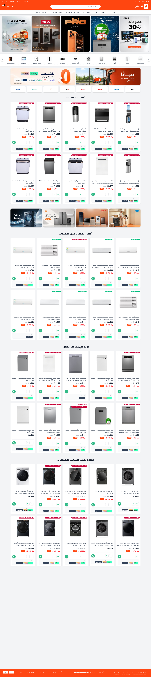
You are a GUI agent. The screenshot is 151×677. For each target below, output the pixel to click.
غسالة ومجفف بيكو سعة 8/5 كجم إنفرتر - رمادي (102, 492)
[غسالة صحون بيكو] (134, 34)
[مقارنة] (133, 142)
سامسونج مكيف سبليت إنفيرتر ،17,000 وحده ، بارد (77, 318)
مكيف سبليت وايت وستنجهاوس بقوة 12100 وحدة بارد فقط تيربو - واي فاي (129, 267)
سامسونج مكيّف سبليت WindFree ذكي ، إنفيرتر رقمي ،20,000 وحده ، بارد (102, 267)
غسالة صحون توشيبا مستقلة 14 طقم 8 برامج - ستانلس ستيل (49, 431)
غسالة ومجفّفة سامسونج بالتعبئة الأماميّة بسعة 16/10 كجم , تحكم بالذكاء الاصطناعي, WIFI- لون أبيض (23, 493)
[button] (18, 672)
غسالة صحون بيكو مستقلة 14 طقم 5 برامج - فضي (23, 379)
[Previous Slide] (146, 34)
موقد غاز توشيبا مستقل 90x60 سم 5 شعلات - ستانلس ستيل (102, 130)
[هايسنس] (51, 89)
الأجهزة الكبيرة (100, 12)
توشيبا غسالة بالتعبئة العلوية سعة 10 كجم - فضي (49, 182)
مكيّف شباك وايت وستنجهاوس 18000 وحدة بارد (51, 266)
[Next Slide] (4, 34)
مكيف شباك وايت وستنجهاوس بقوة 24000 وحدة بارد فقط (128, 318)
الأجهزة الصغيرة (87, 12)
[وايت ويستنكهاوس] (59, 218)
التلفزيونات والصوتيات (72, 12)
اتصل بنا (4, 1)
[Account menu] (12, 6)
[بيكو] (18, 89)
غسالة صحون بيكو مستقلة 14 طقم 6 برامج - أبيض (23, 431)
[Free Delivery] (46, 34)
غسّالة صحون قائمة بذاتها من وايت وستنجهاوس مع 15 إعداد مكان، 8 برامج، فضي (129, 432)
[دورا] (84, 89)
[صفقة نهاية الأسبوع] (16, 34)
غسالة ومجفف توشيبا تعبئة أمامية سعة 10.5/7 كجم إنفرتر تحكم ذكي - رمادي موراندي (49, 493)
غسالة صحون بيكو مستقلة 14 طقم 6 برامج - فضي (102, 431)
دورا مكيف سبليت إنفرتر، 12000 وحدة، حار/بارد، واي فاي (24, 266)
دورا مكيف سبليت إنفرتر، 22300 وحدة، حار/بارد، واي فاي (24, 318)
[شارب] (100, 89)
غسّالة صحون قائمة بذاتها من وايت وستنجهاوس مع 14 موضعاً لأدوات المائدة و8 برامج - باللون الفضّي (76, 380)
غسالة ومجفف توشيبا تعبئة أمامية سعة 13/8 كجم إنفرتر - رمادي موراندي (24, 545)
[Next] (2, 59)
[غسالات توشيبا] (26, 218)
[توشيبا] (117, 89)
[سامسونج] (35, 89)
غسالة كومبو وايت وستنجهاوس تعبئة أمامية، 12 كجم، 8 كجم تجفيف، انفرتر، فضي (75, 493)
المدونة (10, 1)
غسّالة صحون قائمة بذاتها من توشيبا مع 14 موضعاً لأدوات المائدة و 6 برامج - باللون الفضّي (49, 131)
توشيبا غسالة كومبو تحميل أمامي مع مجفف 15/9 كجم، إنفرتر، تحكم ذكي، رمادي (49, 545)
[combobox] (75, 7)
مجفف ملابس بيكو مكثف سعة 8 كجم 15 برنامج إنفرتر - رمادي (76, 544)
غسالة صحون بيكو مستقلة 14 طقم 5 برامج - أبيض (102, 379)
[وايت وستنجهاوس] (67, 89)
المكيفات (112, 12)
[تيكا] (75, 34)
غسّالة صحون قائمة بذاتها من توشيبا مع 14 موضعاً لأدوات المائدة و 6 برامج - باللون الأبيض (102, 183)
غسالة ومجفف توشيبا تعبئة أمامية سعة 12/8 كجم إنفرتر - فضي (129, 492)
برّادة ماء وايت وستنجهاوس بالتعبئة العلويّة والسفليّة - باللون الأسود (129, 130)
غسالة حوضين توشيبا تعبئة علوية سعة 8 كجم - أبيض (23, 130)
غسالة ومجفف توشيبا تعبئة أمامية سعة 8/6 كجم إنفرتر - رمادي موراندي (128, 544)
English (24, 1)
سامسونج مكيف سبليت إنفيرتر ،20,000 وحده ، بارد (51, 318)
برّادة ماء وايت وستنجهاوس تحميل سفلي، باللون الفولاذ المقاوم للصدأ (128, 182)
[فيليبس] (133, 89)
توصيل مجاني (144, 1)
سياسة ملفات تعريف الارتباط (81, 672)
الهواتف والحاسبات (56, 12)
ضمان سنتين (135, 1)
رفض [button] (11, 672)
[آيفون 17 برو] (105, 34)
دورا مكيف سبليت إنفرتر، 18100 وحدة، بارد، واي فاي (77, 266)
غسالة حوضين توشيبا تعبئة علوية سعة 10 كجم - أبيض (23, 182)
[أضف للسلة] (119, 142)
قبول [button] (5, 672)
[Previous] (148, 59)
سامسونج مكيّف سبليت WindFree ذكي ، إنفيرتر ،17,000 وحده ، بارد (103, 318)
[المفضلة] (7, 6)
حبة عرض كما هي (41, 12)
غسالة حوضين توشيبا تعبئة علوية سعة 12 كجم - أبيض (75, 182)
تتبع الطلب (17, 1)
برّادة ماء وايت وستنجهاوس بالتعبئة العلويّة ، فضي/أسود (76, 130)
